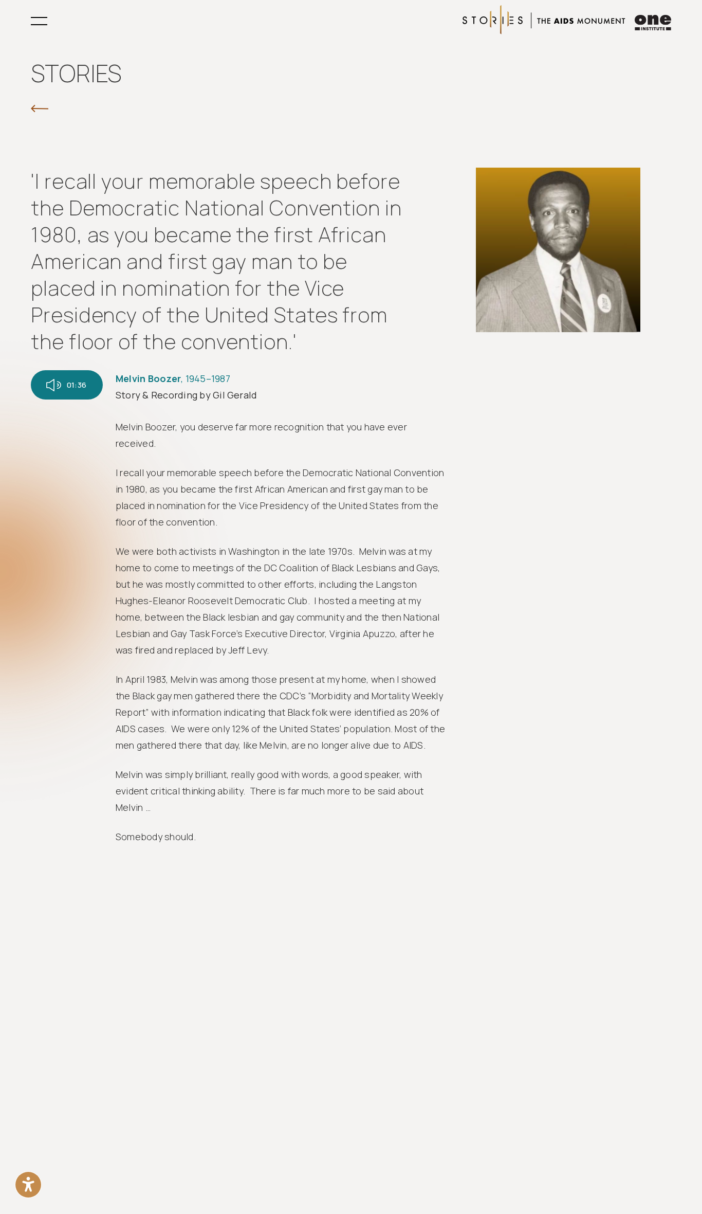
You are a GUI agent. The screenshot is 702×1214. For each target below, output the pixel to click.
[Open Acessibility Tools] (28, 1185)
